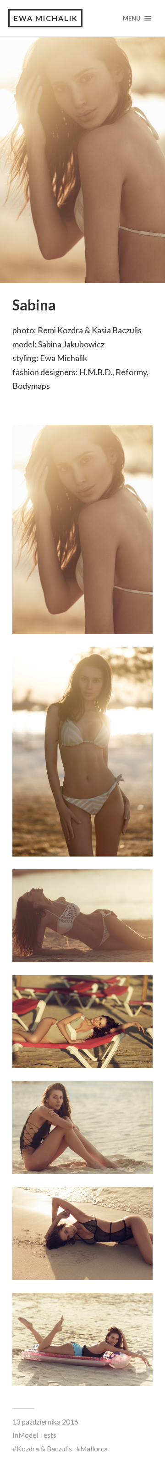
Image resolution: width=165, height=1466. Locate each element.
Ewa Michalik (46, 18)
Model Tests (37, 1435)
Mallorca (94, 1449)
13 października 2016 (45, 1422)
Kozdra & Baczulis (44, 1449)
